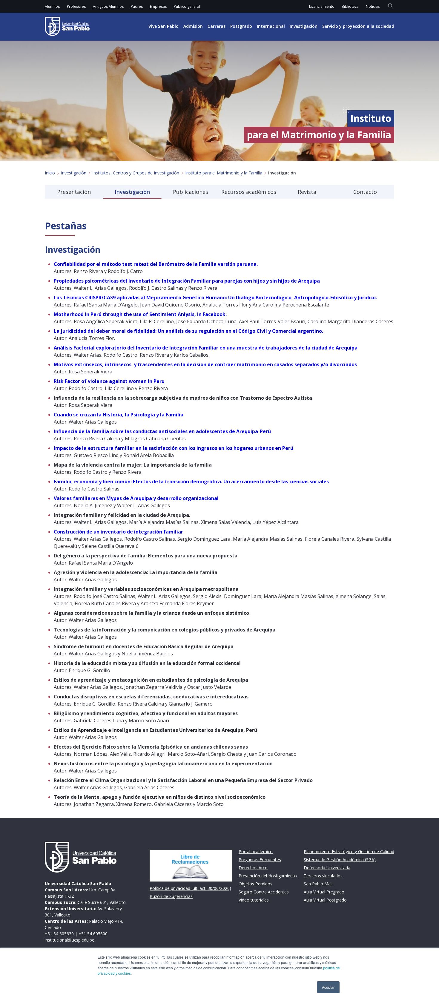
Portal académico (256, 851)
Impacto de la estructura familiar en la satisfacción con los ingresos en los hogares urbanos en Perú (173, 448)
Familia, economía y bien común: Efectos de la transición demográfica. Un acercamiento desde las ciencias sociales (191, 481)
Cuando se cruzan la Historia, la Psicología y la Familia (118, 414)
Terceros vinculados (323, 876)
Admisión (193, 26)
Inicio (50, 173)
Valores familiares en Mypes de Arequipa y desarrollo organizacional (136, 498)
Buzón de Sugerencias (171, 896)
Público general (187, 6)
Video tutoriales (254, 900)
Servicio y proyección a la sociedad (358, 26)
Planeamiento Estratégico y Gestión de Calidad (349, 851)
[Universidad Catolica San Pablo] (67, 26)
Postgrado (241, 26)
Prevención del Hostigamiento (268, 876)
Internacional (271, 26)
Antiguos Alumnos (108, 6)
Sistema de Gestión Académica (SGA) (340, 859)
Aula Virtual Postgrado (325, 900)
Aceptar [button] (328, 987)
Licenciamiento (321, 6)
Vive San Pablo (163, 26)
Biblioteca (350, 6)
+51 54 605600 (93, 933)
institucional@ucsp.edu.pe (69, 940)
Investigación (303, 26)
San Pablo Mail (318, 884)
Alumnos (52, 6)
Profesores (76, 6)
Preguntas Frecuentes (260, 859)
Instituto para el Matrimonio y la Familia (223, 173)
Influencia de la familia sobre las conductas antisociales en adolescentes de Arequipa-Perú (162, 431)
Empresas (158, 6)
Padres (137, 6)
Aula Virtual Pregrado (324, 892)
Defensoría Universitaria (327, 867)
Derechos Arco (253, 867)
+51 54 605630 (59, 933)
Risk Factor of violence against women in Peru (109, 381)
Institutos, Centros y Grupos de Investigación (135, 173)
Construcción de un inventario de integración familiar (118, 531)
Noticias (373, 6)
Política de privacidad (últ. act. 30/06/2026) (190, 888)
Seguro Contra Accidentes (264, 892)
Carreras (216, 26)
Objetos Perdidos (255, 884)
